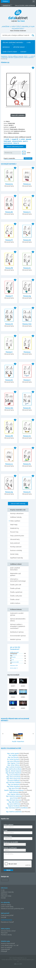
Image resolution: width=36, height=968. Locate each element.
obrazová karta (17, 141)
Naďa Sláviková (14, 792)
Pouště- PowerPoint (18, 741)
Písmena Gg (27, 296)
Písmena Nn (27, 408)
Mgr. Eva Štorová (13, 757)
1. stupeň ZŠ (14, 139)
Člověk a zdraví (14, 599)
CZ (33, 1)
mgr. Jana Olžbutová (13, 761)
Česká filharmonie (6, 920)
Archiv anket (13, 668)
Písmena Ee (27, 268)
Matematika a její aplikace (15, 574)
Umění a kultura (15, 603)
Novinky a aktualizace (16, 513)
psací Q (25, 141)
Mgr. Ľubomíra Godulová (14, 796)
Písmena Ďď (9, 268)
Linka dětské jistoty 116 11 (9, 945)
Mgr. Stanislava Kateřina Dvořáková (17, 808)
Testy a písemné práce (17, 535)
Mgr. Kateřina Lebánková (14, 811)
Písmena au (27, 184)
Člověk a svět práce (16, 596)
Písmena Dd (27, 240)
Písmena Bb (9, 212)
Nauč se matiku (6, 947)
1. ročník (6, 139)
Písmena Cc (27, 212)
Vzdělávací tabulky (16, 517)
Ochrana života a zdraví (8, 931)
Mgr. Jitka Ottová (14, 802)
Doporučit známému (18, 115)
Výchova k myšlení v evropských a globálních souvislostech (17, 626)
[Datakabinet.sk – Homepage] (18, 15)
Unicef (3, 917)
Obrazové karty (14, 539)
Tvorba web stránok (7, 959)
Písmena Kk (9, 380)
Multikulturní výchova (17, 632)
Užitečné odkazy (6, 905)
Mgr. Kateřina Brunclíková (13, 769)
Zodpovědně (5, 949)
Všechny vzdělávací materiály (15, 56)
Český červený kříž (6, 915)
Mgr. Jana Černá (14, 788)
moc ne (12, 659)
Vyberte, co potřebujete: (10, 848)
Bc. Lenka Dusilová (13, 759)
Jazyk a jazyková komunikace (15, 569)
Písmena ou (9, 464)
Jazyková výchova (18, 57)
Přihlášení (5, 1)
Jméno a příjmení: (8, 824)
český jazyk (7, 141)
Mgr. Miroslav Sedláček (13, 782)
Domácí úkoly (14, 554)
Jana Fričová (14, 798)
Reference (4, 894)
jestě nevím (13, 657)
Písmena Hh (9, 324)
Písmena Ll (26, 380)
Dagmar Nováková (14, 806)
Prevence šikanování (7, 943)
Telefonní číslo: (8, 836)
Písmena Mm (9, 408)
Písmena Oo (27, 436)
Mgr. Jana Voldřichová (14, 804)
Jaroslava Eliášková (13, 780)
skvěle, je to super (14, 652)
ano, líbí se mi (13, 654)
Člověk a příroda (15, 588)
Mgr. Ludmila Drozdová (13, 767)
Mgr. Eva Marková (13, 784)
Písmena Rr (27, 492)
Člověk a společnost (16, 592)
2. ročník (22, 139)
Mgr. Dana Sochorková (13, 777)
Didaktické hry (14, 528)
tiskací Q (16, 143)
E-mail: (5, 830)
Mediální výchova (15, 639)
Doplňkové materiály (16, 558)
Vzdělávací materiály (7, 892)
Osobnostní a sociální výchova (16, 614)
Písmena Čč (9, 240)
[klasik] (24, 153)
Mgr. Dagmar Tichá (13, 763)
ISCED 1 (26, 56)
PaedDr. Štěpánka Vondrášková (14, 790)
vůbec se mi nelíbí (14, 662)
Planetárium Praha (6, 922)
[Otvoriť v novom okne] (18, 964)
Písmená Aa (9, 184)
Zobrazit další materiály (18, 503)
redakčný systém (17, 959)
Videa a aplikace (15, 521)
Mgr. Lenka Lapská (13, 753)
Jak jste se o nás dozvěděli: (11, 842)
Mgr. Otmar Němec (13, 765)
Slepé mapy (13, 524)
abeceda (28, 139)
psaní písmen (8, 143)
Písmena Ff (9, 296)
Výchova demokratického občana (17, 620)
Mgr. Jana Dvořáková (13, 775)
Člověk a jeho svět (15, 585)
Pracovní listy (14, 532)
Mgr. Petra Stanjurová (13, 779)
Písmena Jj (27, 352)
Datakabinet (4, 56)
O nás (3, 890)
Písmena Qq (8, 152)
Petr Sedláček (13, 755)
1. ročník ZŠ (32, 56)
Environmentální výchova (18, 636)
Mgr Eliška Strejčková (13, 786)
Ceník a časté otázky (7, 906)
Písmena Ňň (9, 436)
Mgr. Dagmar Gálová (13, 794)
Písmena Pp (27, 464)
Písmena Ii (9, 352)
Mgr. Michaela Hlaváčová (13, 773)
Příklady (3, 951)
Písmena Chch (26, 324)
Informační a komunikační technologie (18, 580)
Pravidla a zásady (6, 935)
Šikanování (4, 933)
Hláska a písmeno (28, 57)
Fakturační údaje (6, 896)
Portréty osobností (15, 547)
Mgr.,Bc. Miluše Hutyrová (13, 771)
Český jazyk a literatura (7, 57)
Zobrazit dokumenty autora (14, 146)
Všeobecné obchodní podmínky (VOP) (12, 908)
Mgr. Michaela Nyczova (14, 800)
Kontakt (3, 898)
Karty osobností (15, 543)
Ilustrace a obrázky (16, 550)
